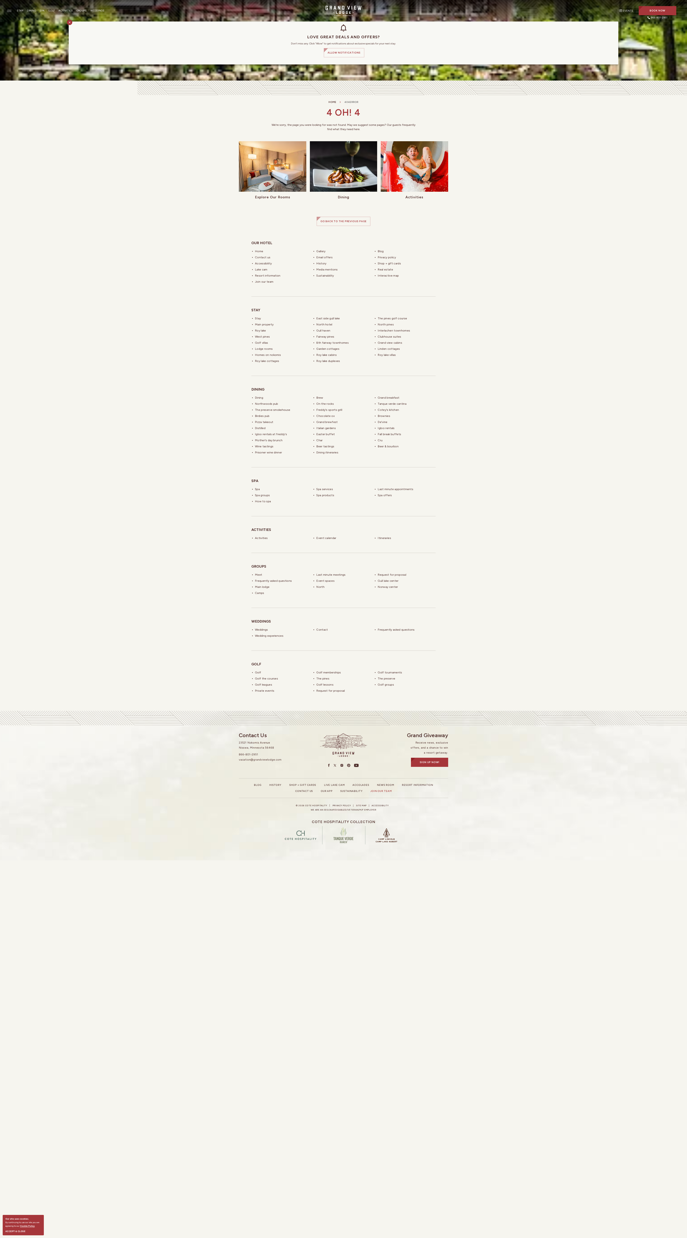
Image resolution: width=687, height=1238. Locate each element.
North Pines (386, 324)
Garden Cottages (327, 348)
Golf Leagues (263, 684)
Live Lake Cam (334, 785)
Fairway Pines (325, 336)
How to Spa (263, 501)
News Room (385, 785)
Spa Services (324, 489)
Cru (380, 440)
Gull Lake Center (388, 580)
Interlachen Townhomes (394, 330)
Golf (51, 10)
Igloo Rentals (386, 428)
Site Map (361, 805)
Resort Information (268, 275)
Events (627, 10)
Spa (42, 10)
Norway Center (388, 587)
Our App (327, 791)
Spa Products (325, 495)
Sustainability (325, 275)
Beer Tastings (325, 446)
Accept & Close (15, 1231)
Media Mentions (327, 269)
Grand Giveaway (427, 735)
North (320, 587)
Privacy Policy (387, 257)
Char (319, 440)
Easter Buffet (325, 434)
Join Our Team (264, 281)
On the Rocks (325, 403)
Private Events (264, 690)
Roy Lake (260, 330)
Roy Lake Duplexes (328, 361)
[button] (657, 10)
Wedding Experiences (269, 635)
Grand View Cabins (390, 342)
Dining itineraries (327, 452)
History (321, 263)
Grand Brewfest (327, 422)
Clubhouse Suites (389, 336)
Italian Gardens (326, 428)
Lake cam (261, 269)
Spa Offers (385, 495)
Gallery (320, 251)
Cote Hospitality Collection (343, 822)
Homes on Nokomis (268, 355)
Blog (381, 251)
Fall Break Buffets (389, 434)
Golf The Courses (266, 678)
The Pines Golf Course (392, 318)
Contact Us (262, 257)
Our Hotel (261, 243)
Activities (66, 10)
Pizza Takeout (264, 422)
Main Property (264, 324)
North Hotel (324, 324)
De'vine (382, 422)
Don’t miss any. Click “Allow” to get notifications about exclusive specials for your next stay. (343, 43)
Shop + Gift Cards (389, 263)
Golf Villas (261, 342)
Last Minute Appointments (395, 489)
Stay (20, 10)
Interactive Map (388, 275)
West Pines (262, 336)
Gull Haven (323, 330)
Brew (319, 397)
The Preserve (386, 678)
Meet (258, 574)
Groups (81, 10)
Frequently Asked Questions (273, 580)
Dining (31, 10)
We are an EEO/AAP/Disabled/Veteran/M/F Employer (343, 810)
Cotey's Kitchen (388, 410)
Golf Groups (386, 684)
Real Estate (385, 269)
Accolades (360, 785)
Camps (259, 593)
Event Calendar (326, 538)
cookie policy (27, 1226)
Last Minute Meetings (330, 574)
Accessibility (263, 263)
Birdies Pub (262, 416)
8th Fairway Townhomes (332, 342)
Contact (322, 629)
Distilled (260, 428)
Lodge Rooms (264, 348)
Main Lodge (262, 587)
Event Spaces (325, 580)
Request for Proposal (392, 574)
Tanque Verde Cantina (392, 403)
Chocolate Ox (325, 416)
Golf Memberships (328, 672)
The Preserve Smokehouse (272, 410)
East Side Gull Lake (328, 318)
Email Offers (324, 257)
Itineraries (384, 538)
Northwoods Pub (266, 403)
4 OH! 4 (343, 112)
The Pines (322, 678)
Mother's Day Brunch (268, 440)
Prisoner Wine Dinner (268, 452)
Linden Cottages (389, 348)
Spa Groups (262, 495)
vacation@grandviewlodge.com (260, 759)
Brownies (384, 416)
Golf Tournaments (390, 672)
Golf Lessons (324, 684)
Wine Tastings (264, 446)
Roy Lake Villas (387, 355)
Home (332, 102)
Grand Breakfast (388, 397)
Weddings (97, 10)
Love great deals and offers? (343, 37)
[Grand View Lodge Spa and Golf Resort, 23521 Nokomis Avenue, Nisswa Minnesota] (343, 10)
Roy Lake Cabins (326, 355)
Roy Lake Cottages (267, 361)
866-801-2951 (248, 754)
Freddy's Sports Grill (329, 410)
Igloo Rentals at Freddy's (271, 434)
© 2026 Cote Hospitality (311, 805)
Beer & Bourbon (388, 446)
